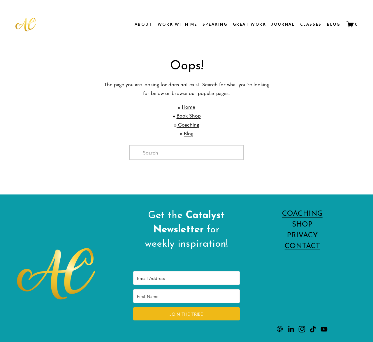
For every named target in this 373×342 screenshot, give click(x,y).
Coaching (188, 124)
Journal (283, 24)
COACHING (302, 214)
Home (188, 106)
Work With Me (177, 24)
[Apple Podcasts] (279, 329)
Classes (311, 24)
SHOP (302, 224)
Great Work (249, 24)
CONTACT (302, 246)
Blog (333, 24)
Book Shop (189, 115)
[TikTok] (312, 329)
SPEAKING (215, 24)
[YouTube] (324, 329)
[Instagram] (301, 329)
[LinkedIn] (290, 329)
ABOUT (143, 24)
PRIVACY (302, 235)
